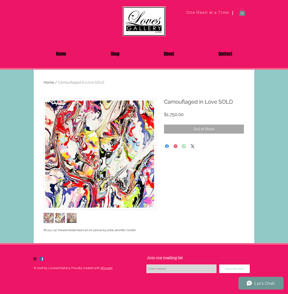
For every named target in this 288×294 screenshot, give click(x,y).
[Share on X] (192, 146)
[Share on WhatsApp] (184, 146)
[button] (242, 12)
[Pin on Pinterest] (175, 146)
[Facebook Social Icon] (42, 259)
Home (49, 82)
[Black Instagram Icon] (35, 259)
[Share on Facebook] (167, 146)
